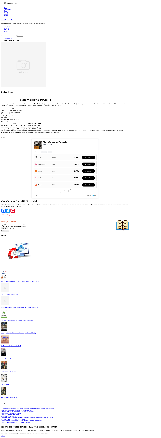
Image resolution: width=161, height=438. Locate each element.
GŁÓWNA (7, 26)
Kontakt (6, 15)
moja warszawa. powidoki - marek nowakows (13, 125)
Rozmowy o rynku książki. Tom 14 (10, 414)
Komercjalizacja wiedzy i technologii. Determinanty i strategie (17, 411)
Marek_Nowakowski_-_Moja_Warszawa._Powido (14, 129)
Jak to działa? (7, 9)
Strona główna (8, 38)
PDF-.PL (7, 19)
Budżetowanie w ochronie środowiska (11, 413)
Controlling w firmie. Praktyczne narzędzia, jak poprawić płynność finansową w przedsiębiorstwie (27, 417)
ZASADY (7, 29)
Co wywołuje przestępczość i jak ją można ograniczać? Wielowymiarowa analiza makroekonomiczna (27, 408)
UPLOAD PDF (8, 28)
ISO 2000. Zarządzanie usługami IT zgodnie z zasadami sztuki (17, 422)
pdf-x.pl (3, 436)
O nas (5, 8)
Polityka (6, 12)
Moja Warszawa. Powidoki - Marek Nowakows (13, 127)
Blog (5, 11)
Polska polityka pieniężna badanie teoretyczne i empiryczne (16, 410)
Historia (6, 14)
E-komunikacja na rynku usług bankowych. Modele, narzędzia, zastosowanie (21, 420)
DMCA (6, 31)
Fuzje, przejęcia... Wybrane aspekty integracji (13, 419)
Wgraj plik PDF (5, 230)
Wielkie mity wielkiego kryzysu (9, 416)
